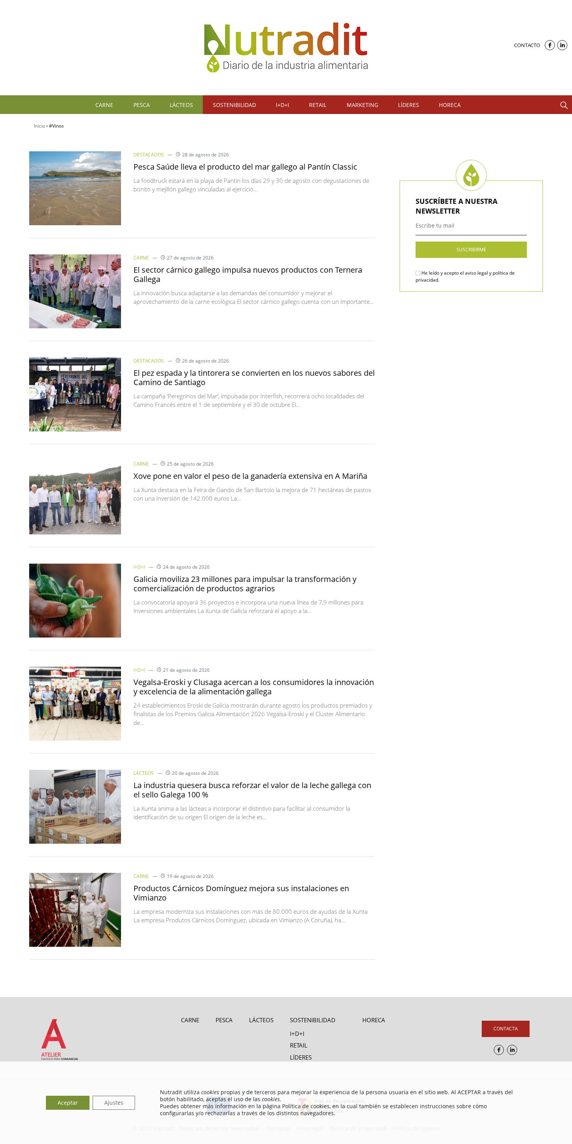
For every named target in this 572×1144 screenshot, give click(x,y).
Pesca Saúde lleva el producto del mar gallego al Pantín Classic (245, 166)
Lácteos (143, 773)
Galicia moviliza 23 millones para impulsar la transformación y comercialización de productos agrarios (244, 584)
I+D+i (139, 567)
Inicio (39, 126)
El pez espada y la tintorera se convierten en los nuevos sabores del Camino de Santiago (254, 377)
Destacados (148, 154)
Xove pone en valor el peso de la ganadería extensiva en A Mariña (250, 476)
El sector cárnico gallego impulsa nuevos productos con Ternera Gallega (247, 274)
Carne (141, 257)
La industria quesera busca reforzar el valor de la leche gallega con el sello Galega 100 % (252, 790)
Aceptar (68, 1102)
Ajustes (113, 1102)
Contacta (505, 1028)
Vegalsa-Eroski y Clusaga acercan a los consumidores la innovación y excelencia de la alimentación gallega (253, 687)
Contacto (527, 45)
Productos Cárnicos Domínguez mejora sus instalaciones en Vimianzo (241, 893)
